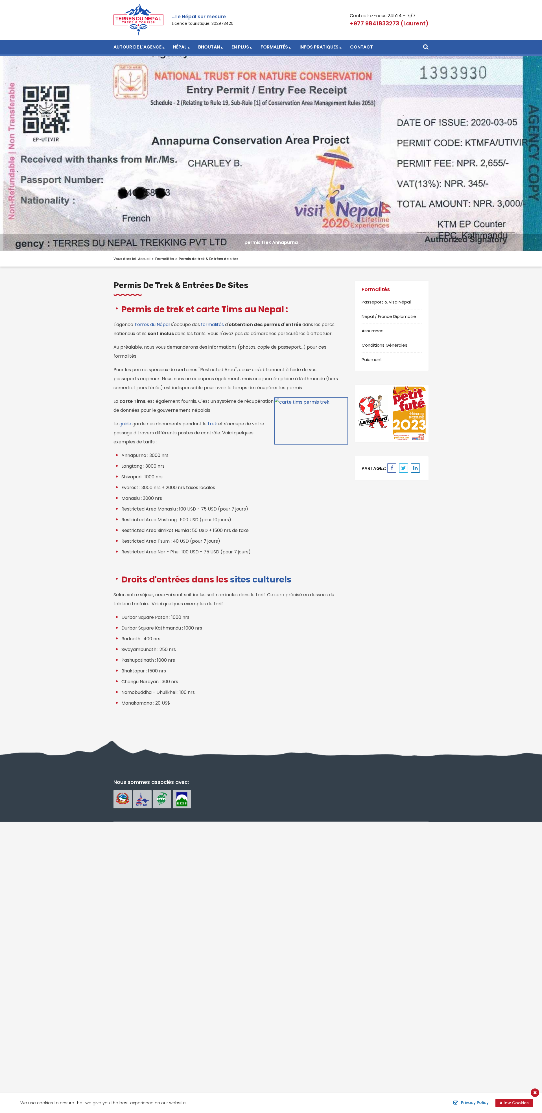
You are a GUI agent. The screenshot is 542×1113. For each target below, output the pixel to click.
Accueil (144, 258)
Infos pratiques (319, 47)
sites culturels (261, 579)
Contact (361, 47)
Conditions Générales (384, 345)
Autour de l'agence (137, 47)
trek (213, 424)
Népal (180, 47)
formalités (212, 324)
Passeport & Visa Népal (386, 302)
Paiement (372, 359)
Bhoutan (209, 47)
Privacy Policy (475, 1102)
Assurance (373, 331)
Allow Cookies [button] (514, 1103)
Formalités (274, 47)
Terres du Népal (152, 324)
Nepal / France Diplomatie (389, 316)
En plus (240, 47)
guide (125, 424)
